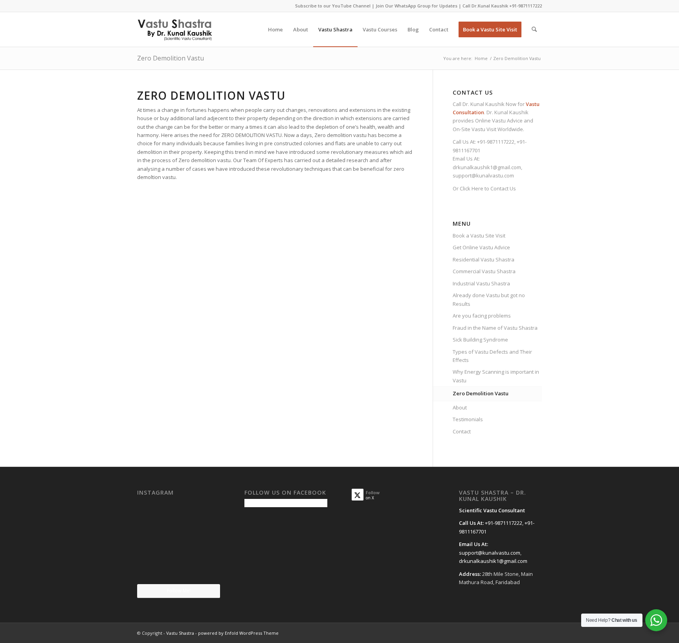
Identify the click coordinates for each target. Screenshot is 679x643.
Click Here (471, 188)
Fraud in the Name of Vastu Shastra (495, 327)
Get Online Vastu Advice (481, 247)
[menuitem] (275, 29)
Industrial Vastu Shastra (481, 283)
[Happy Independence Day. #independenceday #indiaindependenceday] (207, 570)
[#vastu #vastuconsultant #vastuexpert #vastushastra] (178, 570)
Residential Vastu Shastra (483, 259)
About (460, 407)
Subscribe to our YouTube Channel (333, 6)
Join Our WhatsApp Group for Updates (416, 6)
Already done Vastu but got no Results (489, 299)
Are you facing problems (482, 315)
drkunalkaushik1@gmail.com (487, 167)
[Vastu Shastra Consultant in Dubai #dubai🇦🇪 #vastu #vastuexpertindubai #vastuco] (178, 512)
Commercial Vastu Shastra (484, 271)
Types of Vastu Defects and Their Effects (492, 356)
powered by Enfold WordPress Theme (238, 633)
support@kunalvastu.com (483, 175)
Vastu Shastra (180, 633)
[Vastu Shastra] (174, 29)
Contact (462, 431)
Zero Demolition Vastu (170, 58)
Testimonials (468, 419)
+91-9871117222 (525, 6)
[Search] (534, 29)
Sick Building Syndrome (480, 339)
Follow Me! (179, 590)
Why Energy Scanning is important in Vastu (496, 376)
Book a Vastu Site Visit (479, 235)
